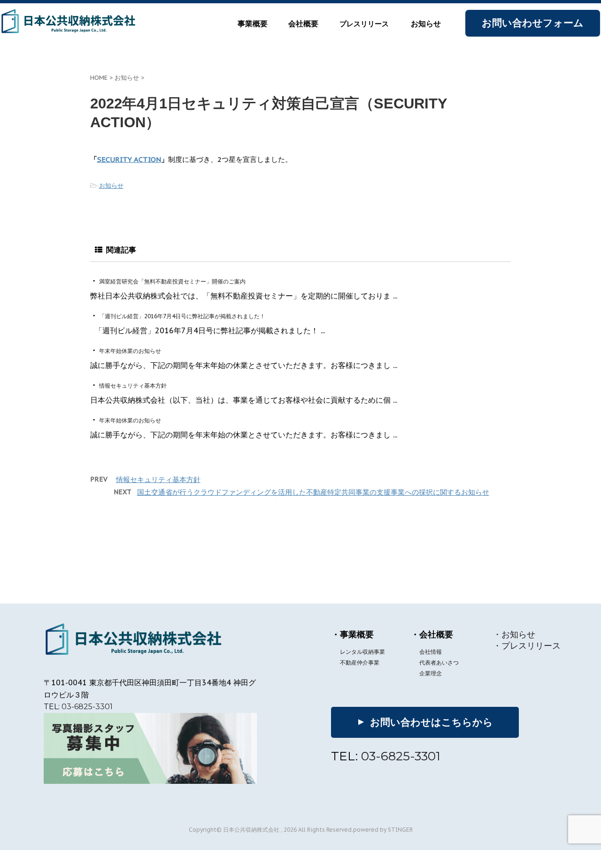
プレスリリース (364, 24)
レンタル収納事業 (362, 651)
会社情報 (430, 651)
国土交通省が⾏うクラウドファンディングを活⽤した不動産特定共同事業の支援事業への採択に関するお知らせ (313, 492)
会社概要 (303, 24)
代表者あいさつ (439, 662)
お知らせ (426, 24)
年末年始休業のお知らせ (129, 350)
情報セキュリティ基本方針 (132, 385)
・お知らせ (514, 634)
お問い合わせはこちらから (424, 722)
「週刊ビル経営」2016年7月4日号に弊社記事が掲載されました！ (181, 316)
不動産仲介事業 (359, 662)
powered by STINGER (383, 829)
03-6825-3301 (87, 706)
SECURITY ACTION (129, 159)
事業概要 (253, 24)
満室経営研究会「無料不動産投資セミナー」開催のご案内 (172, 281)
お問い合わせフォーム (533, 22)
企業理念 (430, 673)
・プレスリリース (527, 645)
